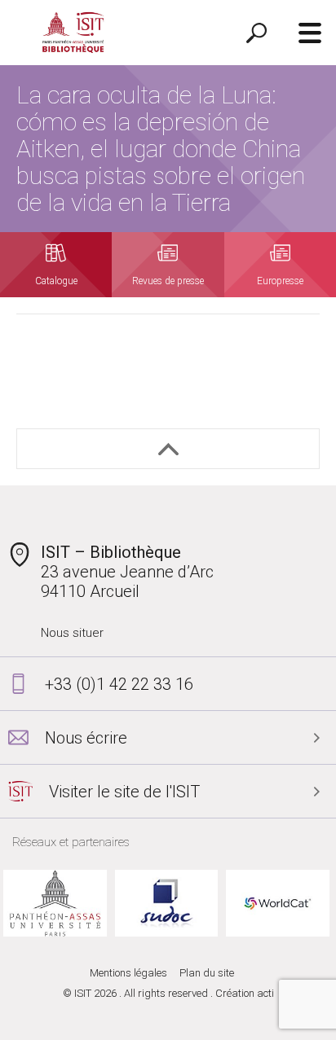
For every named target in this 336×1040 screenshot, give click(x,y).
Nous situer (72, 632)
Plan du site (206, 973)
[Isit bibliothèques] (73, 32)
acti (265, 993)
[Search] (256, 32)
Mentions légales (128, 973)
